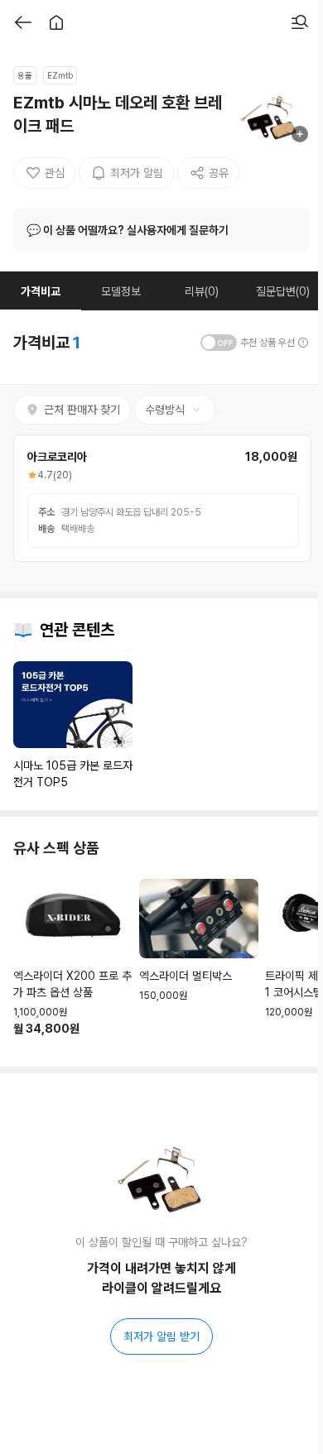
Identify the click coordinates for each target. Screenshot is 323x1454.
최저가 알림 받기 (161, 1336)
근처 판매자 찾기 (82, 409)
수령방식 (165, 409)
